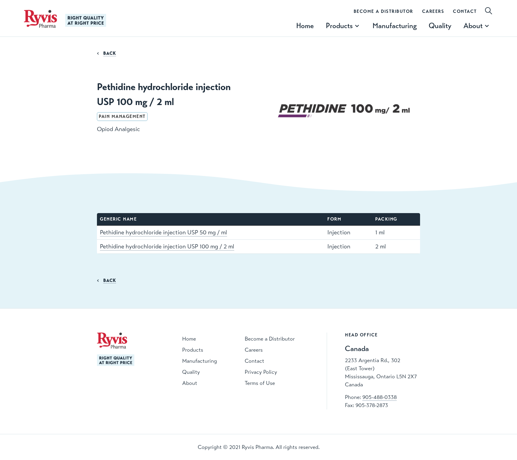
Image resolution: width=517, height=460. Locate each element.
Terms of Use (260, 383)
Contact (465, 11)
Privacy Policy (261, 372)
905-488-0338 (379, 397)
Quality (440, 25)
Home (305, 25)
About (189, 383)
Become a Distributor (383, 11)
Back (109, 53)
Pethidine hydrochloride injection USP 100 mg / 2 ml (167, 246)
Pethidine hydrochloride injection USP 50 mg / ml (163, 232)
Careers (433, 11)
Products (192, 350)
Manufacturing (394, 25)
